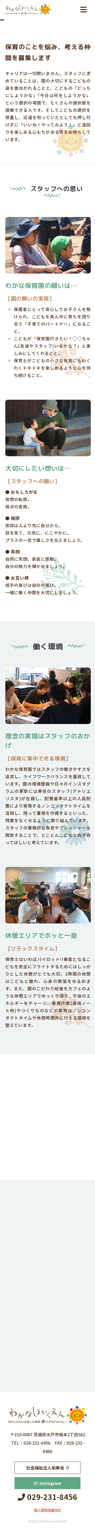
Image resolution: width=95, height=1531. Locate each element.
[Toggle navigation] (83, 9)
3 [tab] (52, 1168)
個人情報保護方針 (47, 1509)
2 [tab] (44, 1168)
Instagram (50, 1483)
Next (72, 1168)
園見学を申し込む (45, 1304)
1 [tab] (36, 1168)
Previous (24, 1168)
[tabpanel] (48, 1133)
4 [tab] (60, 1168)
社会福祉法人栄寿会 (45, 1468)
